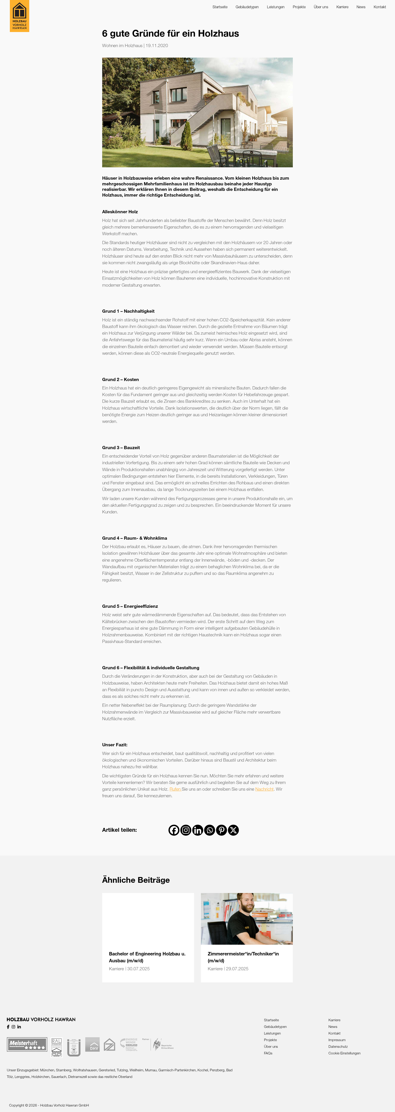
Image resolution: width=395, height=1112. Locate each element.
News (332, 1026)
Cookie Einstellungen (344, 1053)
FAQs (268, 1053)
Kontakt (334, 1033)
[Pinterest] (221, 830)
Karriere (116, 968)
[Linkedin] (197, 830)
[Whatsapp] (209, 830)
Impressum (337, 1040)
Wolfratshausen (85, 1070)
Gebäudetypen (275, 1026)
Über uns (271, 1046)
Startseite (271, 1020)
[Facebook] (173, 830)
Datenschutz (338, 1046)
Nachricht (264, 789)
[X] (233, 830)
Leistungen (272, 1033)
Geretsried (107, 1070)
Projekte (270, 1040)
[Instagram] (185, 830)
